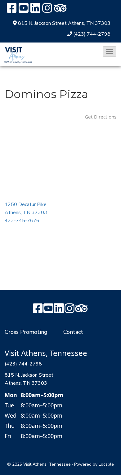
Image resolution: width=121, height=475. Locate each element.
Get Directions (100, 117)
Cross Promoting (26, 332)
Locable (106, 464)
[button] (109, 51)
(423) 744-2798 (91, 34)
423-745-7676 (22, 220)
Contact (73, 332)
